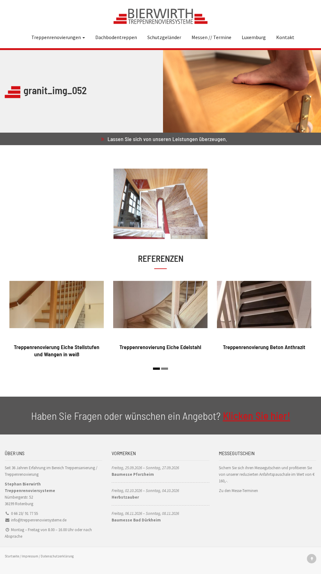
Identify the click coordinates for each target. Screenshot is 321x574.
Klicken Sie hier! (256, 415)
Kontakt (285, 37)
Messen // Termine (211, 37)
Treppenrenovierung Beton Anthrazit (264, 346)
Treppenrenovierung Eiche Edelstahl (160, 346)
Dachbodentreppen (116, 37)
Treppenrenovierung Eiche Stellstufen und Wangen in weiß (56, 350)
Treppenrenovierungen (56, 37)
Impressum (30, 556)
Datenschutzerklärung (57, 556)
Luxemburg (254, 37)
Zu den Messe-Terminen (238, 490)
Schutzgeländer (164, 37)
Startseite (12, 556)
